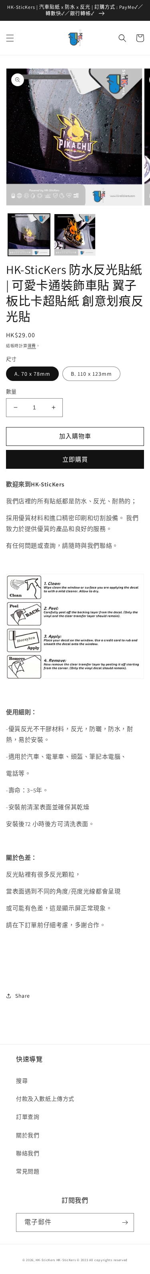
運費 (32, 345)
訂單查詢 (27, 1116)
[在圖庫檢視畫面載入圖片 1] (29, 235)
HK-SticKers (45, 1260)
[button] (10, 38)
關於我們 (27, 1135)
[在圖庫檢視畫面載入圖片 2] (75, 235)
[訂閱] (125, 1222)
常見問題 (27, 1171)
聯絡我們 (27, 1153)
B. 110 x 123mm (91, 373)
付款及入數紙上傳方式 (45, 1098)
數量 (11, 391)
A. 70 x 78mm (32, 373)
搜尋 (22, 1080)
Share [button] (22, 995)
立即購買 (75, 459)
